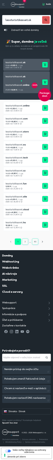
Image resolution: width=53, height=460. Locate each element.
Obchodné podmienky (10, 439)
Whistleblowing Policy (13, 442)
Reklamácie (43, 439)
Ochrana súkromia (29, 439)
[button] (26, 65)
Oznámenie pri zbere (14, 456)
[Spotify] (27, 331)
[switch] (5, 30)
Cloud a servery (12, 292)
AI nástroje (9, 274)
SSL (4, 286)
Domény (7, 255)
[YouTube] (22, 331)
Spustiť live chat (10, 423)
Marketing (9, 280)
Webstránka (10, 268)
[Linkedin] (16, 331)
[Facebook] (6, 331)
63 (35, 242)
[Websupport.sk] (18, 4)
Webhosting (10, 261)
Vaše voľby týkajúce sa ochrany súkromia (29, 451)
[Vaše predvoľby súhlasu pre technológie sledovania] (4, 455)
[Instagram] (11, 331)
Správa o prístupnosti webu (35, 442)
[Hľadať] (47, 357)
